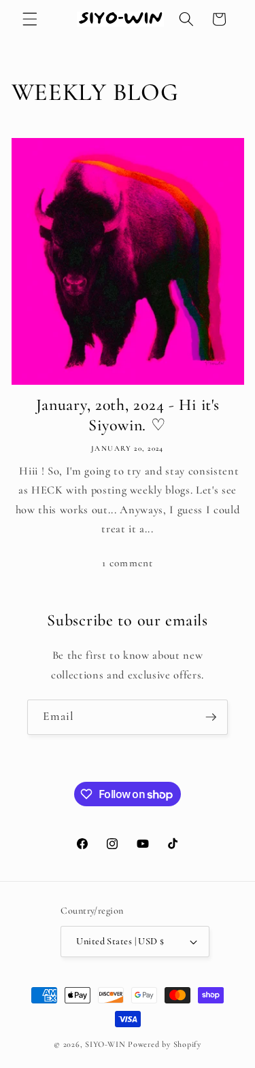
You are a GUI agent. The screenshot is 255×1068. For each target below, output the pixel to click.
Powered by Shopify (164, 1044)
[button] (30, 19)
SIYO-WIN (105, 1044)
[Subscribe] (210, 717)
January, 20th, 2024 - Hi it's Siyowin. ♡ (128, 415)
